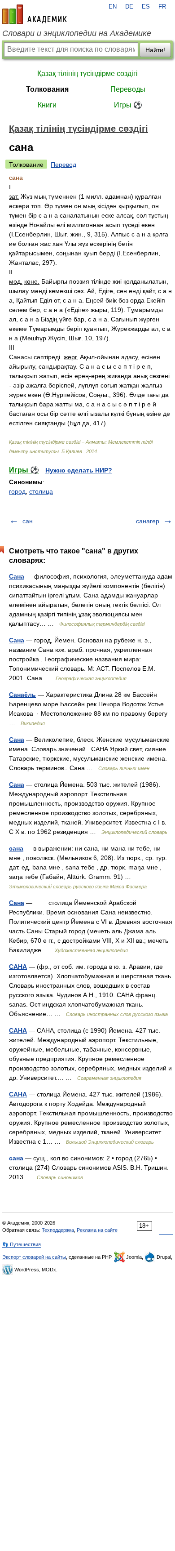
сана (16, 848)
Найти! (155, 49)
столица (41, 491)
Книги (47, 105)
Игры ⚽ (128, 105)
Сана (16, 576)
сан (27, 521)
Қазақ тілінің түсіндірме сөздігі (87, 73)
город (17, 491)
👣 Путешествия (21, 1244)
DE (129, 7)
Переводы (127, 89)
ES (146, 7)
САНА (18, 966)
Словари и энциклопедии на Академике (76, 33)
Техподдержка (58, 1230)
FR (162, 7)
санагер (147, 521)
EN (113, 7)
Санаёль (22, 694)
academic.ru (34, 14)
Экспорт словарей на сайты (34, 1257)
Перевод (63, 164)
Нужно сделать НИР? (78, 470)
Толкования (47, 89)
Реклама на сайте (97, 1230)
